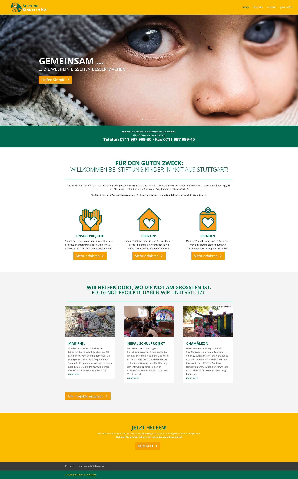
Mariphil (76, 343)
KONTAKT (145, 446)
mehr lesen (74, 374)
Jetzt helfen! (286, 7)
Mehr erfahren (88, 255)
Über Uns (258, 7)
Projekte (271, 7)
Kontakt (69, 466)
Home (246, 7)
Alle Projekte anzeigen (86, 396)
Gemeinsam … (71, 61)
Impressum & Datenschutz (92, 466)
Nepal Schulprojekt (146, 343)
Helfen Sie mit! (53, 79)
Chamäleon (197, 343)
